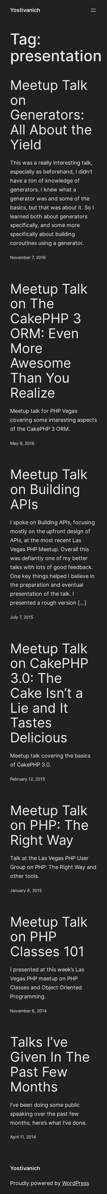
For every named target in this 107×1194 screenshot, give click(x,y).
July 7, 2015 (21, 617)
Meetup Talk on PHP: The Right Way (49, 825)
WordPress (75, 1183)
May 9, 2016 (22, 443)
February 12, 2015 (27, 779)
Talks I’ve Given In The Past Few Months (50, 1064)
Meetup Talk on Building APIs (48, 489)
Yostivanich (25, 10)
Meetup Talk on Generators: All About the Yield (51, 115)
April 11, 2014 (23, 1137)
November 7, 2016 (28, 257)
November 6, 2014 (28, 1010)
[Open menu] (93, 10)
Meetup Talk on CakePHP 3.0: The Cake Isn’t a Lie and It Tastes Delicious (49, 693)
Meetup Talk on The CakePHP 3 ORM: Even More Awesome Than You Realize (48, 340)
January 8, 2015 (26, 890)
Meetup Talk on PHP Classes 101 (48, 936)
